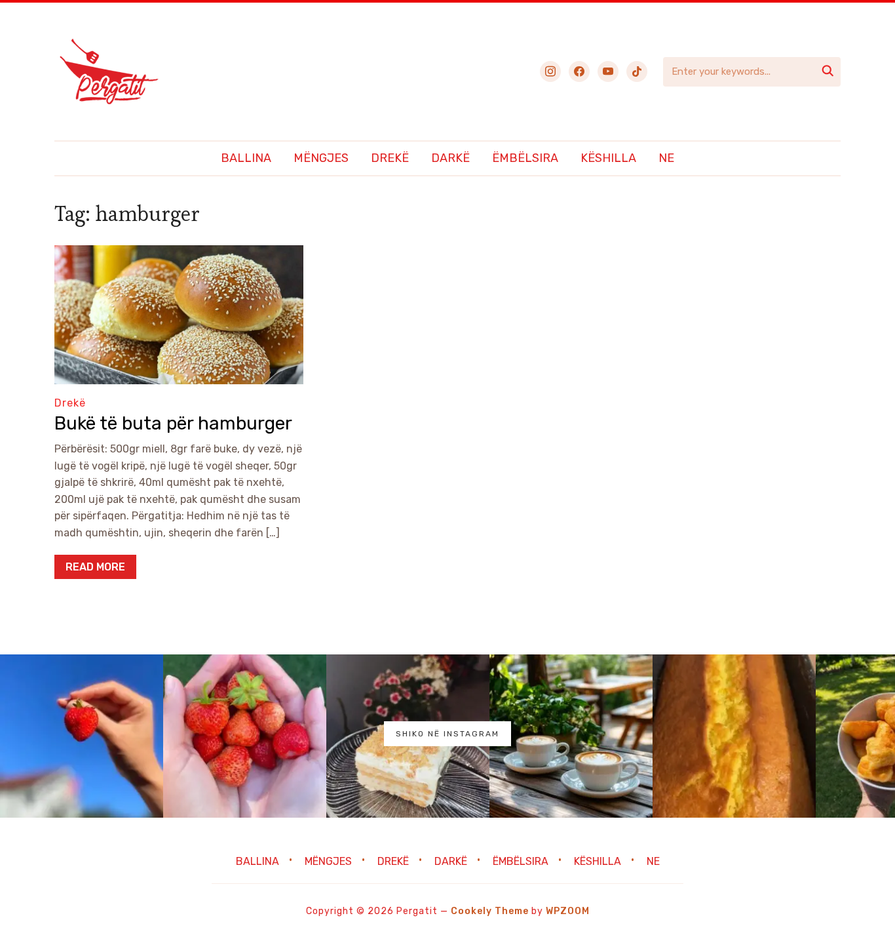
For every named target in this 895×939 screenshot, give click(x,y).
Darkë (450, 158)
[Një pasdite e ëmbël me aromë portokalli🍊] (734, 736)
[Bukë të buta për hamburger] (178, 254)
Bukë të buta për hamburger (173, 423)
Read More (95, 567)
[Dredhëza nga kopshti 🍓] (244, 736)
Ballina (246, 158)
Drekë (390, 158)
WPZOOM (568, 911)
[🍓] (81, 736)
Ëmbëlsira (525, 158)
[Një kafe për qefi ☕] (571, 736)
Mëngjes (321, 158)
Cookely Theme (490, 911)
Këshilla (608, 158)
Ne (666, 158)
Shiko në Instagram (447, 733)
